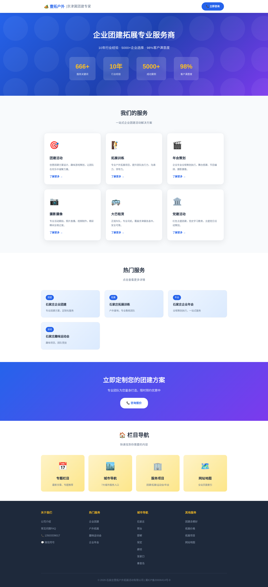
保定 (139, 542)
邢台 (139, 528)
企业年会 (94, 542)
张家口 (141, 556)
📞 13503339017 (50, 535)
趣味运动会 (95, 535)
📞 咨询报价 (134, 403)
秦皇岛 (141, 563)
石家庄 (141, 521)
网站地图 (190, 542)
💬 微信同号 (48, 542)
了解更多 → (56, 176)
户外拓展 (94, 528)
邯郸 (139, 535)
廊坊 (139, 549)
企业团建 (94, 521)
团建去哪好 (191, 521)
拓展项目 (190, 535)
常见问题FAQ (48, 528)
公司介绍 (46, 521)
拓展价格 (190, 528)
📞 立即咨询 (213, 6)
